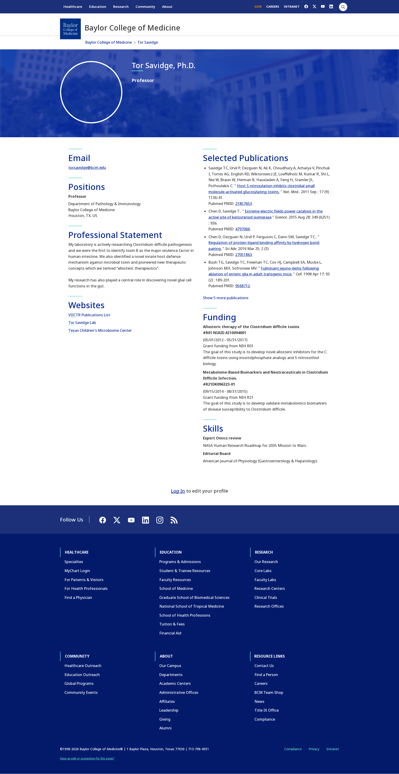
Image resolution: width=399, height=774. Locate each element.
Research (121, 6)
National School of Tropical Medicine (191, 606)
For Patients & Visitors (83, 579)
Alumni (165, 728)
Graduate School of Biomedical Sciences (194, 597)
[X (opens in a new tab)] (314, 6)
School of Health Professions (184, 615)
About (167, 6)
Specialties (73, 561)
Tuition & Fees (172, 624)
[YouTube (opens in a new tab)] (323, 6)
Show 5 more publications (225, 297)
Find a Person (266, 674)
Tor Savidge (147, 42)
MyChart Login (77, 570)
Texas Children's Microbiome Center (100, 330)
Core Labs (263, 570)
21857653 (243, 203)
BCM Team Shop (268, 692)
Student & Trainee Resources (184, 570)
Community (145, 6)
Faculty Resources (175, 579)
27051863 (243, 254)
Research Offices (269, 606)
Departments (171, 674)
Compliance (264, 719)
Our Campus (170, 665)
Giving (164, 719)
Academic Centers (175, 683)
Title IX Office (266, 710)
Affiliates (167, 701)
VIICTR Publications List (89, 314)
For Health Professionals (86, 588)
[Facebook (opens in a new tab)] (306, 6)
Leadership (168, 710)
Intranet (332, 749)
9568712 (242, 285)
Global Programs (79, 683)
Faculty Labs (265, 579)
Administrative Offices (178, 692)
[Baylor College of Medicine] (70, 28)
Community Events (81, 692)
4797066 (242, 229)
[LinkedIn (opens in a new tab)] (331, 6)
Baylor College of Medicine (108, 42)
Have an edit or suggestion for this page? (87, 758)
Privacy (314, 749)
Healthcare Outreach (82, 665)
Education (97, 6)
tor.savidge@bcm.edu (87, 167)
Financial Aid (170, 633)
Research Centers (269, 588)
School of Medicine (176, 588)
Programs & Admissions (180, 561)
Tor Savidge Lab (82, 322)
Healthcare (72, 6)
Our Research (266, 561)
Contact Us (264, 665)
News (259, 701)
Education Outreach (82, 674)
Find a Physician (78, 597)
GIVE (258, 6)
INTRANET (291, 6)
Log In (178, 491)
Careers (261, 683)
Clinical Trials (265, 597)
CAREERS (272, 6)
